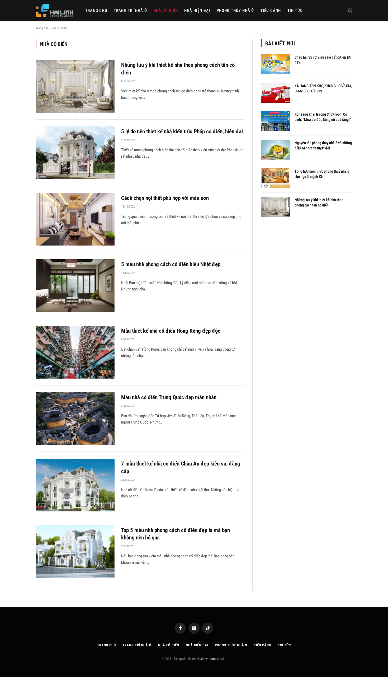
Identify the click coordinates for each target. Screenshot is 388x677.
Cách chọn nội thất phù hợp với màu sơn (165, 198)
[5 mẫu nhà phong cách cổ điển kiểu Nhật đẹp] (75, 285)
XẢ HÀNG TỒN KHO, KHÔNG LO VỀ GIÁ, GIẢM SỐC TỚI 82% (323, 88)
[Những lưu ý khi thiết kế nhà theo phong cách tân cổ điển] (75, 86)
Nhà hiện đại (197, 10)
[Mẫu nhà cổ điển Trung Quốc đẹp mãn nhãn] (75, 418)
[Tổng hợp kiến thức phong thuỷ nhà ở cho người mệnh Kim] (275, 178)
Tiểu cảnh (271, 10)
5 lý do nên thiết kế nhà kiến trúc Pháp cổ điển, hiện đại (182, 131)
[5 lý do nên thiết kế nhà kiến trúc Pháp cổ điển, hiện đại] (75, 152)
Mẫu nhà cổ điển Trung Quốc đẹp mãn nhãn (171, 397)
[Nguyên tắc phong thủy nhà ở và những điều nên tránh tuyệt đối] (275, 150)
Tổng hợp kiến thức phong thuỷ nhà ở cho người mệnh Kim (322, 174)
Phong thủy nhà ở (235, 10)
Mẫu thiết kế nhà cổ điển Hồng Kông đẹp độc (170, 331)
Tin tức (295, 10)
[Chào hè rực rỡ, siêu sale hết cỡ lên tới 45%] (275, 64)
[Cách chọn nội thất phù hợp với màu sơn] (75, 219)
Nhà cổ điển (165, 10)
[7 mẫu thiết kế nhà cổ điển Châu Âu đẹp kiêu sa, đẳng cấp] (75, 485)
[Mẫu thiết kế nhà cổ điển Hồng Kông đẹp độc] (75, 352)
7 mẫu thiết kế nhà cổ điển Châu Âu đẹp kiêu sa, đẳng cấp (180, 467)
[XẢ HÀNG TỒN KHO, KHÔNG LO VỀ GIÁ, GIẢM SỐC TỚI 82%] (275, 93)
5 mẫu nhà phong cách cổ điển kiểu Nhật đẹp (171, 264)
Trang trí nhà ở (130, 10)
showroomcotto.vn (213, 659)
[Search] (349, 11)
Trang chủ (96, 10)
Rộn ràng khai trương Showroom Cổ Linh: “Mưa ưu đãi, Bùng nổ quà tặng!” (323, 117)
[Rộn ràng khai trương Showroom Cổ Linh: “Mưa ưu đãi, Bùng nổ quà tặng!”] (275, 121)
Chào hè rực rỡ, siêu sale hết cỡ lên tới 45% (323, 60)
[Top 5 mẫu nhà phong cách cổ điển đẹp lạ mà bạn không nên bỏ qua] (75, 551)
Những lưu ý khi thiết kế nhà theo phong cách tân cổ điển (178, 69)
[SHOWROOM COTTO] (54, 10)
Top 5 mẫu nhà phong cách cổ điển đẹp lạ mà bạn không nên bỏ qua (175, 534)
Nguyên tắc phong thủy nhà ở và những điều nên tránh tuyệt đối (323, 145)
